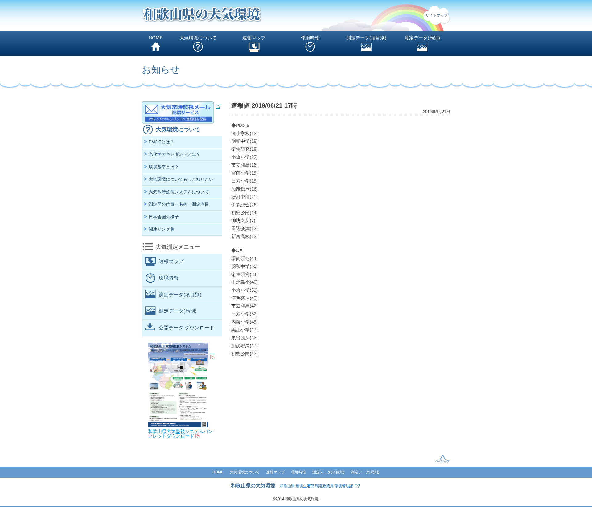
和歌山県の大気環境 (253, 485)
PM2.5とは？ (161, 141)
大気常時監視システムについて (179, 191)
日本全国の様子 (164, 216)
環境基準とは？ (164, 166)
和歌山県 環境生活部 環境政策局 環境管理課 (316, 486)
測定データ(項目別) (366, 37)
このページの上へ (442, 458)
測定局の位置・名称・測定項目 (179, 204)
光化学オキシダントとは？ (174, 154)
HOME (156, 37)
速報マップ (253, 37)
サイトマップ (437, 15)
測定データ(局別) (422, 37)
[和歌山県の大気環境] (202, 15)
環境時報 (310, 37)
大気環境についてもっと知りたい (181, 179)
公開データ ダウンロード (186, 327)
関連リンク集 (162, 229)
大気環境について (197, 37)
